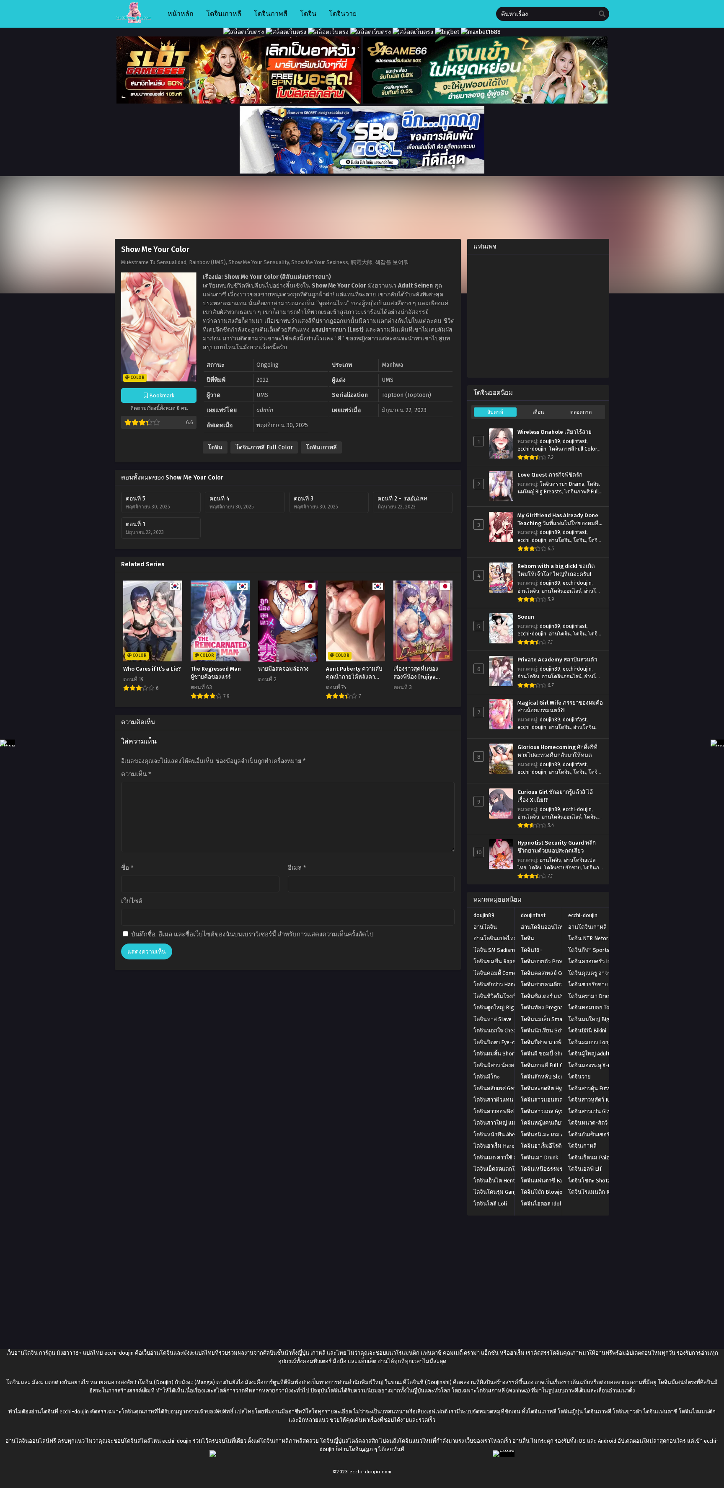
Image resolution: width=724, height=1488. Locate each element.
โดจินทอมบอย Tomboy (595, 1007)
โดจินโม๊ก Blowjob (543, 1192)
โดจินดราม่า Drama (562, 484)
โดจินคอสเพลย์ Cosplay (549, 973)
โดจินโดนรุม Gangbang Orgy (508, 1192)
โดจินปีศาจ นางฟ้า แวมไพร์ (553, 1042)
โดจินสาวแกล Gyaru (545, 1111)
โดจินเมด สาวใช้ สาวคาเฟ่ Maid (510, 1157)
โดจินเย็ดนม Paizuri (591, 1157)
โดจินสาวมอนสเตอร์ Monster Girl (560, 1100)
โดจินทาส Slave (492, 1019)
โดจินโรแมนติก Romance (598, 1192)
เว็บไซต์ (131, 901)
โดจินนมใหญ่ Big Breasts (599, 1019)
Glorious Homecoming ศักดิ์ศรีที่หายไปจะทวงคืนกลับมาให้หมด (557, 751)
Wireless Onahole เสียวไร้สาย (554, 432)
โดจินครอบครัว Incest (594, 961)
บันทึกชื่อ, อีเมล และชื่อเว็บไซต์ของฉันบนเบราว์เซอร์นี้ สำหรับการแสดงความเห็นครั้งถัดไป (252, 934)
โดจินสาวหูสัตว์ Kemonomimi (603, 1100)
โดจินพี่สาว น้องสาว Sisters (506, 1065)
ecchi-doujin (531, 449)
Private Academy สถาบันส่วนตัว (557, 659)
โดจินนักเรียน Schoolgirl (550, 1030)
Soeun (525, 617)
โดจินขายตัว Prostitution (551, 961)
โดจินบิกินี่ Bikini (587, 1030)
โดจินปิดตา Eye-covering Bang (510, 1042)
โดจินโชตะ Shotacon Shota (601, 1180)
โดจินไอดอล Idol (541, 1203)
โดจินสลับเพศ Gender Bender (508, 1088)
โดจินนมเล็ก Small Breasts (554, 1019)
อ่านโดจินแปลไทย (495, 938)
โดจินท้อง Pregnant (544, 1007)
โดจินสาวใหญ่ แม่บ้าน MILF (505, 1123)
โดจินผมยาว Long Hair (595, 1042)
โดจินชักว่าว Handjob (498, 984)
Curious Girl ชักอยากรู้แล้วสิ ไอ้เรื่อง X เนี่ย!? (555, 796)
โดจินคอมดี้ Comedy (497, 973)
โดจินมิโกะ (486, 1076)
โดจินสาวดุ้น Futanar (593, 1088)
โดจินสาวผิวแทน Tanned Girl (507, 1100)
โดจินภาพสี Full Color (264, 447)
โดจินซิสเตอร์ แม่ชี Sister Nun (556, 996)
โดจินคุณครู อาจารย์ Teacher (602, 973)
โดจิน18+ (532, 950)
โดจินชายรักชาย (562, 868)
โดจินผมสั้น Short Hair (500, 1053)
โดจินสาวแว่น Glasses (595, 1111)
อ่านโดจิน (560, 540)
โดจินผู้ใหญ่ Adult (589, 1053)
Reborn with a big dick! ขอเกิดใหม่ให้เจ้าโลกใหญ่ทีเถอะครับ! (556, 570)
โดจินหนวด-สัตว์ (588, 1123)
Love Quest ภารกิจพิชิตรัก (549, 475)
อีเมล (297, 867)
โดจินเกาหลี (321, 447)
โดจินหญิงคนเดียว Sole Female (558, 1123)
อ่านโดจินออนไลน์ (562, 591)
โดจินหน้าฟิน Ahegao (499, 1134)
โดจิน (215, 447)
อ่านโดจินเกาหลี (587, 927)
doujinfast (575, 441)
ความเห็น (136, 774)
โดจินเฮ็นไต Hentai (496, 1180)
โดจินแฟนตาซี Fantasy (548, 1180)
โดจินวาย (579, 1076)
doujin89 (550, 441)
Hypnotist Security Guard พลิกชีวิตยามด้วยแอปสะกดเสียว (556, 847)
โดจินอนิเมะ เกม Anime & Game (558, 1134)
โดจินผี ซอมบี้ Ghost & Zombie (557, 1053)
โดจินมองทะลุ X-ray (591, 1065)
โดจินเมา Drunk (539, 1157)
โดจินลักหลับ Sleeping (547, 1076)
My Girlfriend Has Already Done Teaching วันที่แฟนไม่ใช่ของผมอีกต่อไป (559, 519)
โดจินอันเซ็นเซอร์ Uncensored (604, 1134)
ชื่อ (127, 867)
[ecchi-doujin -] (134, 21)
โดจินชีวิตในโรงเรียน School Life (512, 996)
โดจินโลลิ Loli (490, 1203)
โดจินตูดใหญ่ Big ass (498, 1007)
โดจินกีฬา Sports (589, 950)
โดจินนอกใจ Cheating (499, 1030)
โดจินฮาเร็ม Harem (496, 1146)
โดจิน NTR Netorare (592, 938)
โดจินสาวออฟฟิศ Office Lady (507, 1111)
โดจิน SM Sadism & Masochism (511, 950)
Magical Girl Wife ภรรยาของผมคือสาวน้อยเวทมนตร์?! (560, 707)
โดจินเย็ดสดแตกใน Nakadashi (509, 1169)
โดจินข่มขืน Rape (494, 961)
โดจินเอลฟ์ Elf (585, 1169)
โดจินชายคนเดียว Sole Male (555, 984)
